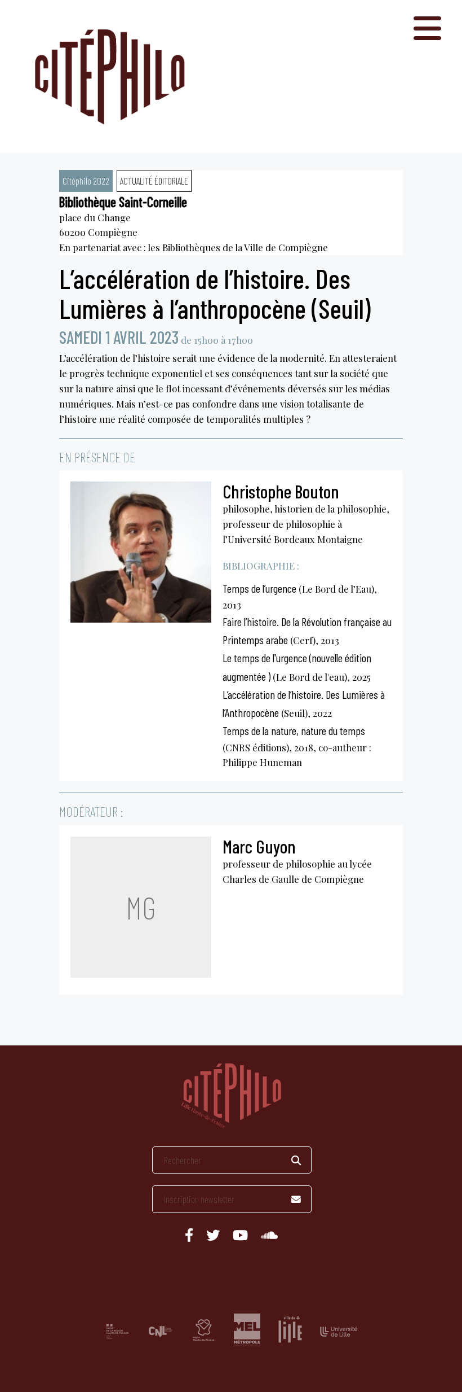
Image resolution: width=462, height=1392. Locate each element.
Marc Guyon (259, 846)
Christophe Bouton (281, 491)
